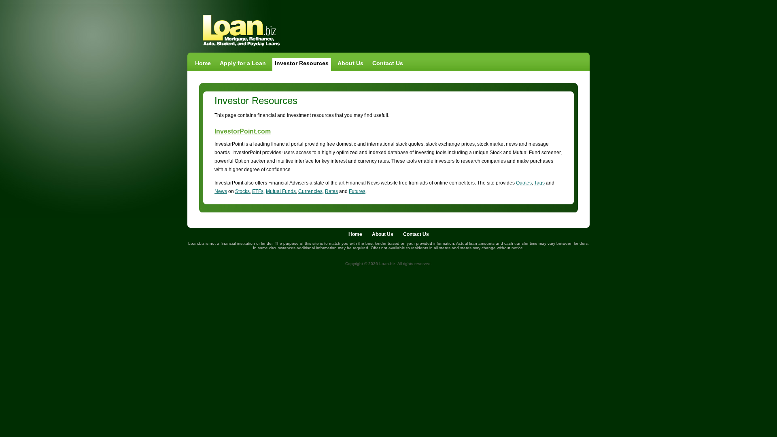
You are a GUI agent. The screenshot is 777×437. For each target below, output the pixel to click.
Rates (331, 191)
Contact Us (387, 63)
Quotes (524, 183)
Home (203, 63)
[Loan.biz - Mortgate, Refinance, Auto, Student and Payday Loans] (241, 47)
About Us (350, 63)
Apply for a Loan (243, 63)
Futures (357, 191)
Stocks (242, 191)
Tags (539, 183)
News (220, 191)
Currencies (310, 191)
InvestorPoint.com (242, 131)
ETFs (257, 191)
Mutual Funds (281, 191)
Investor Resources (302, 63)
